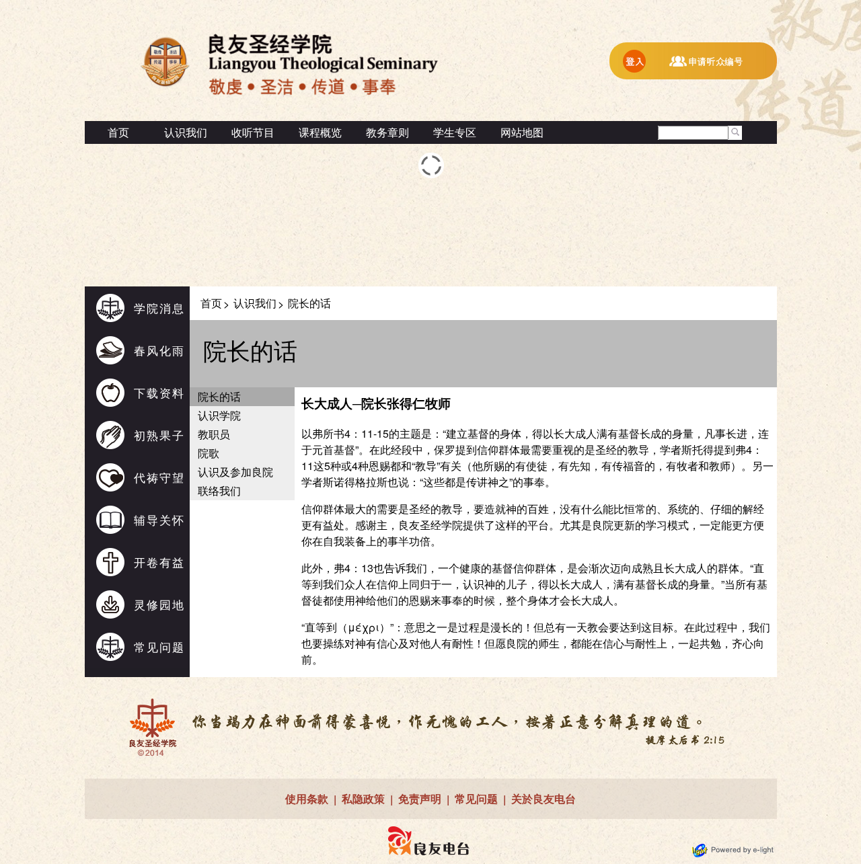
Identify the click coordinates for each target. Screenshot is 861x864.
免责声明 (419, 798)
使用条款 (306, 798)
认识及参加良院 (235, 471)
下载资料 (159, 392)
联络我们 (219, 490)
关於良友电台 (543, 798)
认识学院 (219, 415)
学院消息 (159, 307)
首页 (118, 132)
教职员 (214, 434)
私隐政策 (363, 798)
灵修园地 (159, 604)
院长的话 (219, 396)
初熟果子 (159, 434)
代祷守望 (159, 477)
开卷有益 (159, 561)
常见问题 (159, 646)
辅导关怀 (159, 519)
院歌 (208, 453)
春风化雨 (159, 350)
